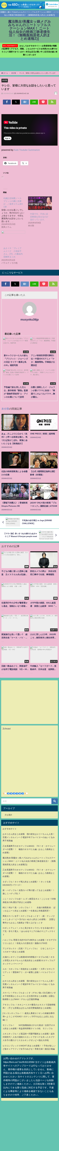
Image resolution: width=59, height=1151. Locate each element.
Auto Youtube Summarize (27, 150)
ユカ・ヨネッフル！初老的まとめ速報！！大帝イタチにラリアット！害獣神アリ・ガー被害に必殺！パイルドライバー (29, 972)
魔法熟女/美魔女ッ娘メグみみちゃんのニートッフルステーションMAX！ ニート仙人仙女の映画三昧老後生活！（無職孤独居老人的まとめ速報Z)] (29, 861)
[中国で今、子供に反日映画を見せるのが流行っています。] (40, 203)
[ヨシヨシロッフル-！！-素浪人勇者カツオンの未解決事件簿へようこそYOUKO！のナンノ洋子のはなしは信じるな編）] (29, 1016)
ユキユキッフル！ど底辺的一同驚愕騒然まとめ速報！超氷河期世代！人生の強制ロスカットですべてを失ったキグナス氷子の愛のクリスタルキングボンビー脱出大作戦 (29, 1037)
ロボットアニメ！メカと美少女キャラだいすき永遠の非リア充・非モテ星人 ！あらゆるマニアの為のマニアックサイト (29, 931)
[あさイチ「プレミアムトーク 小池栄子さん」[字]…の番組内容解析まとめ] (13, 237)
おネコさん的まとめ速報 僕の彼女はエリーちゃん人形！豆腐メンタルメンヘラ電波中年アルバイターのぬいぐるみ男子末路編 (29, 837)
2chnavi (7, 728)
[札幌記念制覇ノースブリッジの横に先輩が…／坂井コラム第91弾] (14, 212)
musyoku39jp (29, 319)
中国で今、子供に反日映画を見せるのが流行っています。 (39, 217)
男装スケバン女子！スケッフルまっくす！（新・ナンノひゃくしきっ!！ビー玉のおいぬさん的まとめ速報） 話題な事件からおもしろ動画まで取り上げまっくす (29, 919)
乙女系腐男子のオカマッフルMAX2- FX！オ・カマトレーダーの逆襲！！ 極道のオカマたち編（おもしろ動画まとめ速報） (29, 849)
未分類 (4, 80)
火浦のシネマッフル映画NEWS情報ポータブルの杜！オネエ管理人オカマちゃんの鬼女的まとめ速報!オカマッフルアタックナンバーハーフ (29, 960)
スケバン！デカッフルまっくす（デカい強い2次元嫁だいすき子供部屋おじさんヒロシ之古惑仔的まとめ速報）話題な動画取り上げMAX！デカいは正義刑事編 (29, 996)
